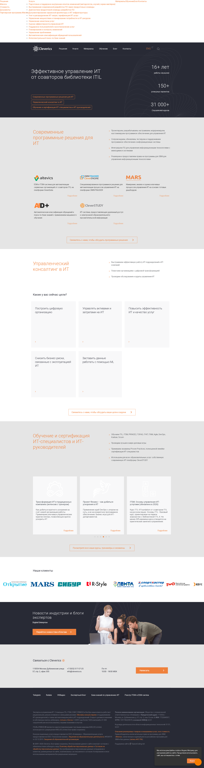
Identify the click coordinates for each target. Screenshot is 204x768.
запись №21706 (136, 739)
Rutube (49, 695)
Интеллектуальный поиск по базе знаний (47, 38)
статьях (63, 720)
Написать (144, 670)
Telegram (37, 695)
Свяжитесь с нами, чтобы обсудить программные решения (99, 240)
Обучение (129, 1)
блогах (70, 720)
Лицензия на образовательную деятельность (86, 737)
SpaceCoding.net (138, 744)
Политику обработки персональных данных (77, 746)
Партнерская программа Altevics (14, 13)
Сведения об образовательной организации (61, 739)
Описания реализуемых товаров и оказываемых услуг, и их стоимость (142, 732)
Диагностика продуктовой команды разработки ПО (51, 10)
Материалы (120, 1)
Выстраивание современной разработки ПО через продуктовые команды (61, 7)
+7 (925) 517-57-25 (75, 669)
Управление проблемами (40, 32)
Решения (4, 1)
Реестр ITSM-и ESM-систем (137, 695)
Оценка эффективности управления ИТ (46, 24)
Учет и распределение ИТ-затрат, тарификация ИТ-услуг (53, 15)
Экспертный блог (78, 695)
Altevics (3, 4)
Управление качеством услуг (41, 21)
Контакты (142, 1)
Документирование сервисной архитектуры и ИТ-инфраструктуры (58, 13)
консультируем (90, 715)
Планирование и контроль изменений (45, 30)
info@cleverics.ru (74, 671)
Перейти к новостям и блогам (51, 632)
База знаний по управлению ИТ (105, 695)
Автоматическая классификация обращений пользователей (55, 35)
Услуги (32, 1)
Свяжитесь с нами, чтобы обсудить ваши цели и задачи (99, 412)
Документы (5, 10)
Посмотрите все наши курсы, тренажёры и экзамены (99, 548)
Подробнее (68, 530)
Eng (148, 48)
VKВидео (61, 695)
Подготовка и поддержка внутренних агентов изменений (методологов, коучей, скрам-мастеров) (72, 4)
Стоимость (4, 7)
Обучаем (80, 715)
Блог (136, 1)
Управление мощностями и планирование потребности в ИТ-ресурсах (60, 18)
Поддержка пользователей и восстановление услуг (52, 27)
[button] (95, 537)
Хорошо (193, 761)
